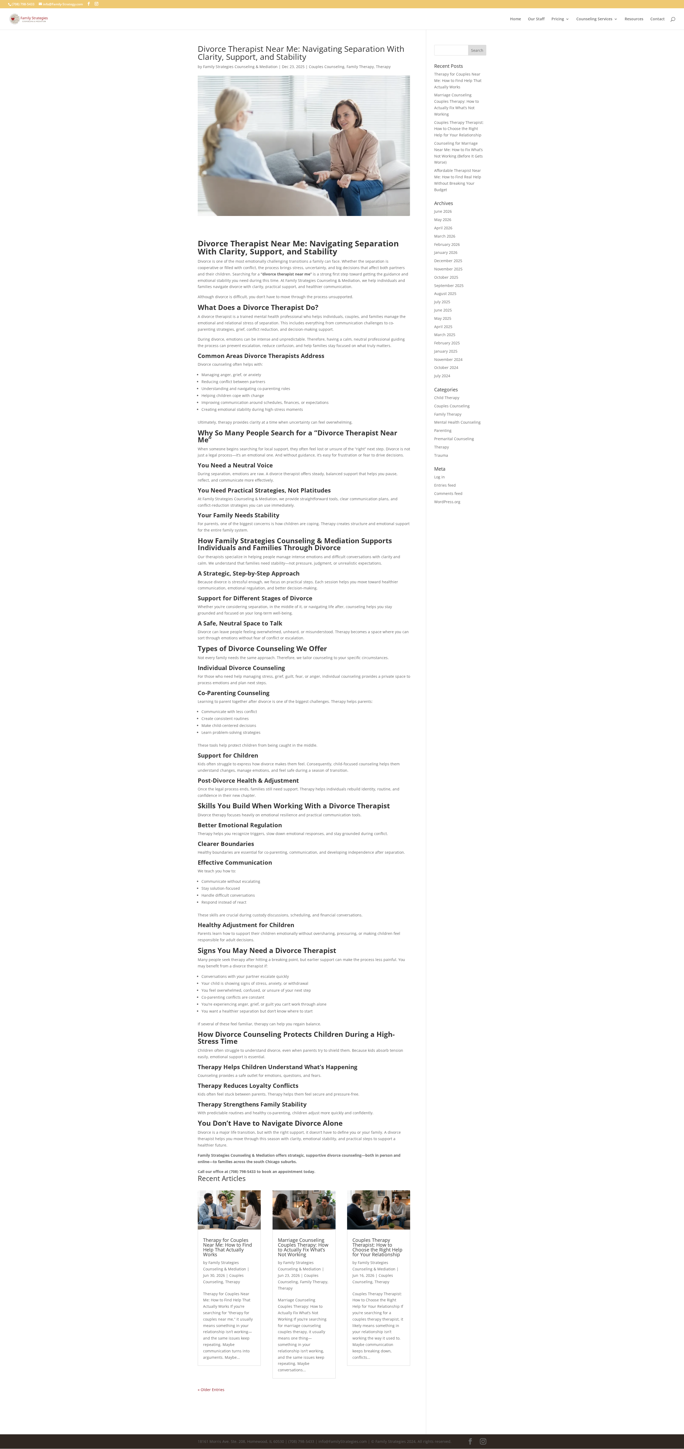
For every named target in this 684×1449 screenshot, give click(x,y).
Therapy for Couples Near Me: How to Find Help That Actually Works (227, 1247)
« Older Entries (211, 1389)
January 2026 (445, 252)
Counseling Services (594, 19)
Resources (634, 19)
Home (515, 19)
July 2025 (442, 301)
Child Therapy (446, 397)
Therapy (383, 66)
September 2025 (449, 285)
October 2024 (446, 367)
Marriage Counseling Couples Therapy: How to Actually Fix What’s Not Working (303, 1247)
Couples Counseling (326, 66)
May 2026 (442, 219)
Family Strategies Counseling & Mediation (240, 66)
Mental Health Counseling (457, 422)
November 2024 (448, 359)
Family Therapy (360, 66)
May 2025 (442, 318)
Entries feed (445, 485)
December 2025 (448, 260)
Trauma (441, 455)
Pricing (557, 19)
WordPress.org (447, 501)
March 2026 (444, 236)
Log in (439, 476)
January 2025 (445, 351)
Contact (657, 19)
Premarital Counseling (454, 438)
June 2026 (443, 211)
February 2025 (447, 342)
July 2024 (442, 375)
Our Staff (536, 19)
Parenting (443, 430)
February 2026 (447, 244)
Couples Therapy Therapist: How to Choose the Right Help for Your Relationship (377, 1247)
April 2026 (443, 227)
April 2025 (443, 326)
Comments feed (448, 493)
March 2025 (444, 334)
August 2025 (445, 293)
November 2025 (448, 268)
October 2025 (446, 277)
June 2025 (443, 310)
